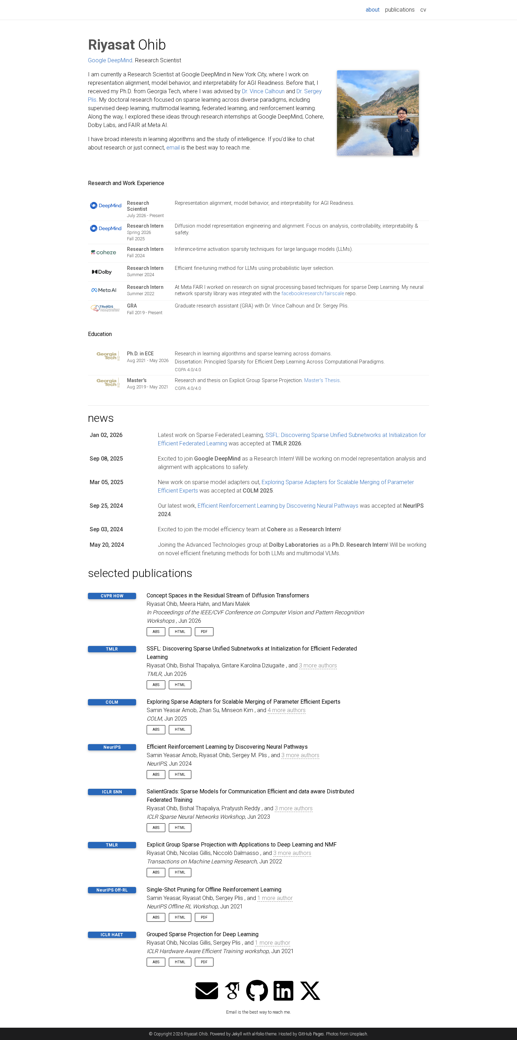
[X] (310, 991)
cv (423, 9)
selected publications (140, 573)
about (374, 9)
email (173, 147)
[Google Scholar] (232, 991)
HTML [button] (180, 631)
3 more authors (318, 665)
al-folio (258, 1034)
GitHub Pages (311, 1034)
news (101, 418)
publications (400, 9)
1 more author (275, 898)
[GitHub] (257, 991)
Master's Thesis (322, 380)
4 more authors (287, 710)
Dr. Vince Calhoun (263, 91)
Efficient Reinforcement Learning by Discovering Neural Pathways (278, 505)
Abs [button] (156, 631)
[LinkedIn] (283, 991)
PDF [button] (204, 631)
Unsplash (358, 1034)
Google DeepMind (110, 60)
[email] (207, 991)
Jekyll (237, 1034)
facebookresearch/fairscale (312, 294)
